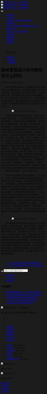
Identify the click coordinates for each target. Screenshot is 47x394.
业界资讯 (12, 63)
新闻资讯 (12, 60)
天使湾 (9, 345)
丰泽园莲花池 (12, 359)
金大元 (9, 356)
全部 (8, 26)
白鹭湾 (9, 353)
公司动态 (10, 278)
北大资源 (10, 348)
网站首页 (10, 57)
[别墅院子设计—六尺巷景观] (23, 5)
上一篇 (23, 263)
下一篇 (24, 265)
